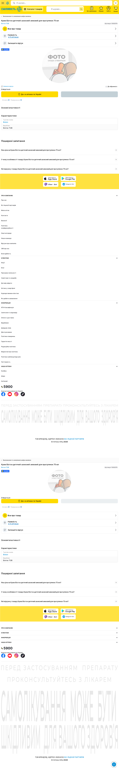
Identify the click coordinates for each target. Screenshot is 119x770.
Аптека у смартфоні (8, 288)
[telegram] (68, 184)
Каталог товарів (34, 9)
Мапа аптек (5, 210)
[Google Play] (68, 178)
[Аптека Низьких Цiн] (12, 9)
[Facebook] (3, 394)
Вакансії (4, 220)
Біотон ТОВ (5, 23)
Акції (3, 262)
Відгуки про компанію (8, 243)
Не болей (4, 381)
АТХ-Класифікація (7, 307)
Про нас (4, 200)
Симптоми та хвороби (8, 278)
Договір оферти (6, 283)
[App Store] (50, 178)
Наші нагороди (6, 233)
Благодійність (6, 254)
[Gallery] (59, 66)
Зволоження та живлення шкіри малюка (17, 16)
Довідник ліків (6, 328)
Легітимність (5, 362)
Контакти (4, 215)
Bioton (5, 122)
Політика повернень (8, 336)
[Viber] (50, 184)
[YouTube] (10, 394)
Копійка (4, 371)
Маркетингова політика (9, 352)
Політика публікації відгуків (11, 357)
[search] (81, 9)
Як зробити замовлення (9, 298)
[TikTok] (23, 394)
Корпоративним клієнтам (10, 293)
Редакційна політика (8, 346)
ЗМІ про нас (5, 248)
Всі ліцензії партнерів (8, 205)
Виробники (5, 323)
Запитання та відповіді (9, 312)
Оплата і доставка (7, 318)
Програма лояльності (8, 273)
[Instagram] (16, 394)
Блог (2, 268)
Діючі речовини (6, 332)
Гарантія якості (6, 341)
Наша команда (6, 238)
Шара (3, 376)
